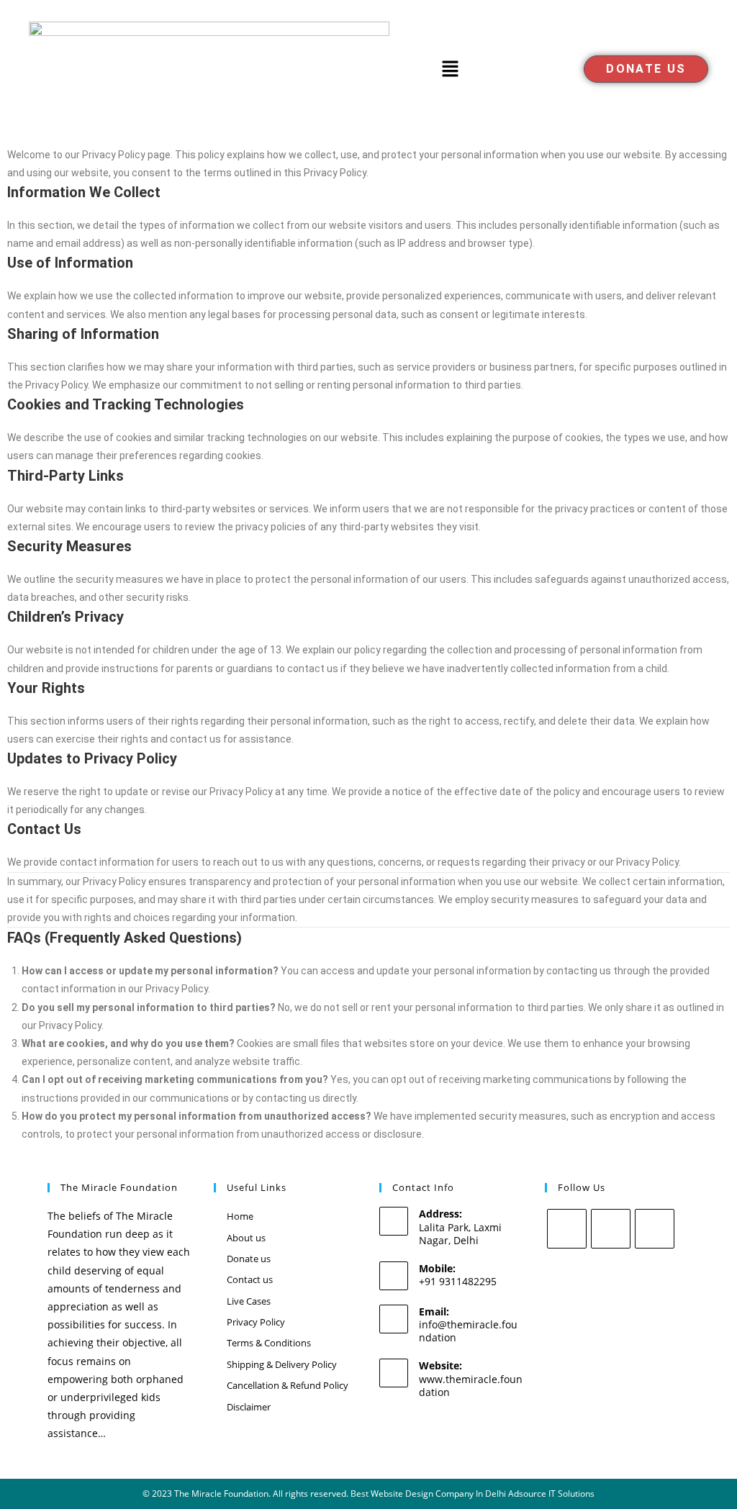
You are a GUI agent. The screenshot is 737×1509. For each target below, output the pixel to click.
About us (246, 1237)
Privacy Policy (256, 1321)
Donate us (249, 1258)
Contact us (250, 1279)
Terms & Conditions (269, 1342)
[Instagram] (610, 1229)
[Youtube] (654, 1229)
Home (240, 1216)
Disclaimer (249, 1406)
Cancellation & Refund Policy (287, 1385)
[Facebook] (567, 1229)
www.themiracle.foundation (471, 1385)
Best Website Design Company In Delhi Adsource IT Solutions (472, 1493)
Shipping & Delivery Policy (282, 1364)
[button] (449, 69)
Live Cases (249, 1301)
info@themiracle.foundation (468, 1331)
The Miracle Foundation (221, 1493)
